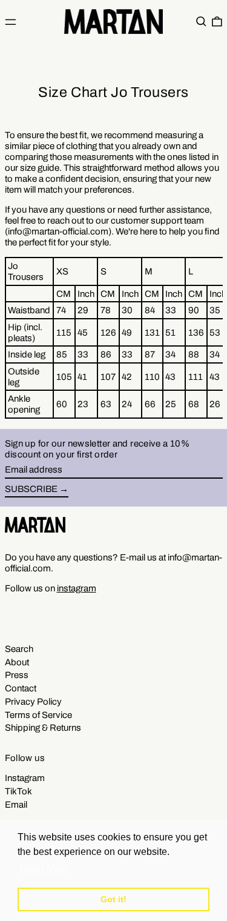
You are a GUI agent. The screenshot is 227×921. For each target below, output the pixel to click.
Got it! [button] (113, 899)
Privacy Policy (33, 702)
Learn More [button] (43, 868)
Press (16, 675)
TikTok (18, 791)
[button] (201, 22)
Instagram (25, 778)
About (17, 662)
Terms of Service (38, 715)
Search (19, 649)
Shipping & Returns (43, 728)
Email (16, 805)
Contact (20, 688)
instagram (76, 588)
